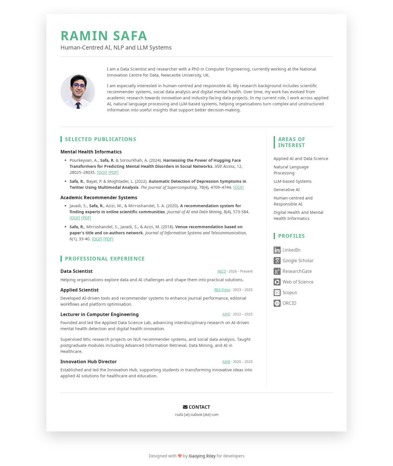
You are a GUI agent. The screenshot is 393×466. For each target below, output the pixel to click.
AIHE (226, 314)
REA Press (222, 289)
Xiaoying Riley (202, 456)
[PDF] (113, 172)
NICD (222, 271)
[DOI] (102, 172)
